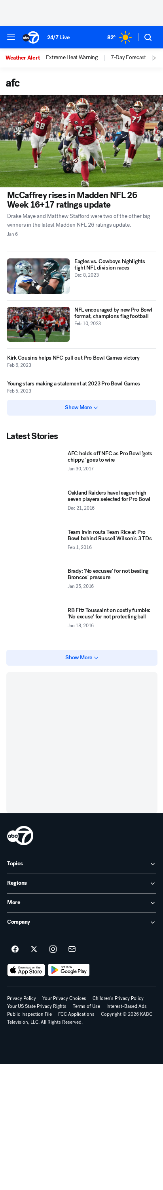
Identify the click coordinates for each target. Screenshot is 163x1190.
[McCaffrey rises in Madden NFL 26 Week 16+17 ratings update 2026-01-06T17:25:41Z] (81, 141)
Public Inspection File (29, 1014)
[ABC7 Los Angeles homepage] (31, 37)
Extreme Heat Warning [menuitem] (71, 57)
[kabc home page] (20, 835)
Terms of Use (86, 1006)
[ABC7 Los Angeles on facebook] (15, 949)
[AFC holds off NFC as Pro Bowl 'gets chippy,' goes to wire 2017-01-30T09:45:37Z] (35, 467)
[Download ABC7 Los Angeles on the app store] (26, 970)
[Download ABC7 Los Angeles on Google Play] (69, 970)
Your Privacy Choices (64, 998)
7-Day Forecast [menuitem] (128, 57)
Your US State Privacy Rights (36, 1006)
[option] (26, 58)
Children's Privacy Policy (118, 998)
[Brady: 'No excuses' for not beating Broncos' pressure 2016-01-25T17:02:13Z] (35, 584)
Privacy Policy (21, 998)
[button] (11, 37)
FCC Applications (76, 1014)
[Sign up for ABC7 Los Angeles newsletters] (72, 949)
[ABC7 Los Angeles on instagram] (53, 949)
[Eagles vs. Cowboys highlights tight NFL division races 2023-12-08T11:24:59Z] (38, 276)
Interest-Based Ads (126, 1006)
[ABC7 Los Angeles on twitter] (34, 949)
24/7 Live (58, 37)
